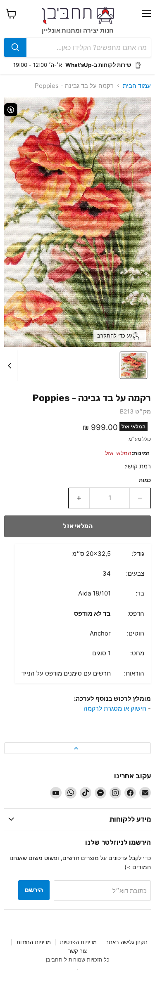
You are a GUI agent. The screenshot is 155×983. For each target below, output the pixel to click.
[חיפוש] (15, 47)
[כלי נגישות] (10, 109)
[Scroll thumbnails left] (10, 365)
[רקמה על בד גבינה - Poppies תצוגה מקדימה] (133, 365)
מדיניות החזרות (34, 942)
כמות (145, 480)
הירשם (34, 890)
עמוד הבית (137, 85)
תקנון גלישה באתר (127, 942)
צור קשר (77, 951)
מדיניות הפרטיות (78, 942)
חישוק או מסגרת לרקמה (114, 708)
